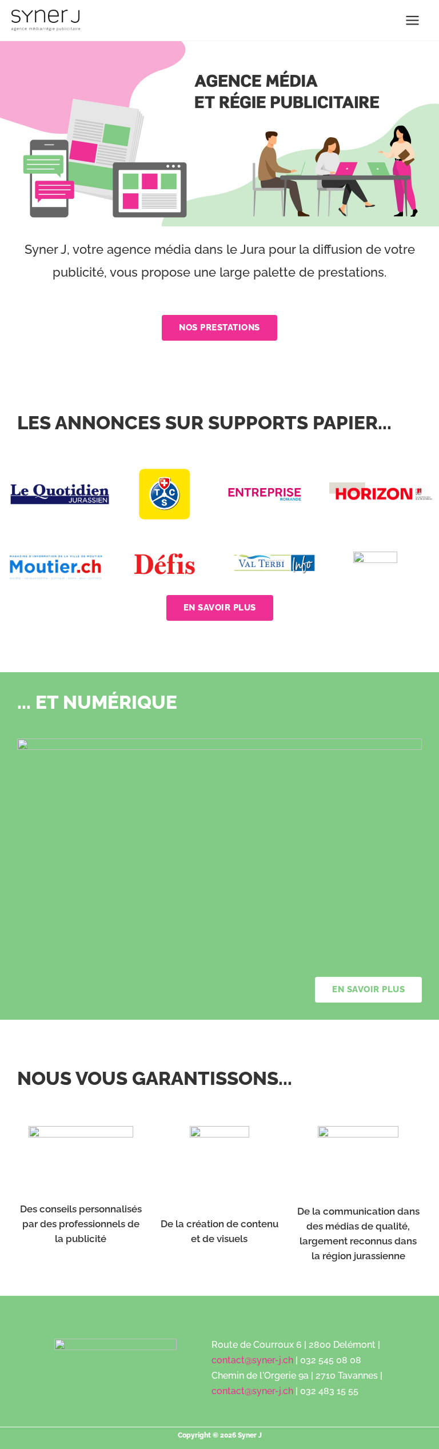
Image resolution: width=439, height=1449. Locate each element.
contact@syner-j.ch (252, 1360)
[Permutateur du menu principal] (413, 20)
